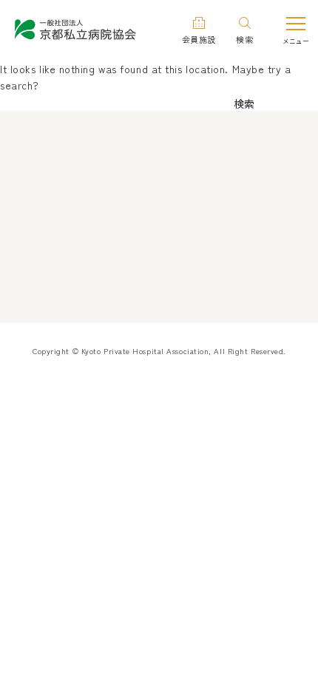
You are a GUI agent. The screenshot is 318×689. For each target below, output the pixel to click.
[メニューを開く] (296, 29)
